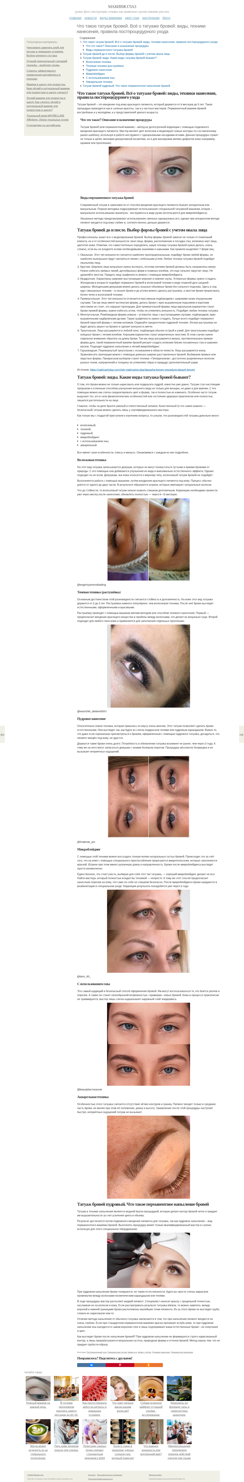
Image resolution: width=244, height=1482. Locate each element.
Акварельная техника (99, 82)
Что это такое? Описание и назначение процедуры (117, 46)
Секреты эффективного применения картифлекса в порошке (44, 74)
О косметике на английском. (44, 125)
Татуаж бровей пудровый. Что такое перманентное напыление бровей (126, 86)
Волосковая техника (98, 62)
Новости (90, 17)
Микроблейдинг (95, 74)
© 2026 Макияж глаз (35, 1475)
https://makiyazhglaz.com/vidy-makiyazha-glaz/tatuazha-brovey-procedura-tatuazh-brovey (142, 369)
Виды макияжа (111, 17)
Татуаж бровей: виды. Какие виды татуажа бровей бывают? (120, 58)
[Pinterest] (120, 1365)
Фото (166, 17)
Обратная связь (155, 1475)
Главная (75, 17)
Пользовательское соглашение (109, 1475)
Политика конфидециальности (100, 1479)
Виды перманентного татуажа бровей (109, 50)
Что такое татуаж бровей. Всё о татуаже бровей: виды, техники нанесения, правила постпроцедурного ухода (150, 42)
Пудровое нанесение (99, 70)
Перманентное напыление (182, 1352)
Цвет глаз (132, 17)
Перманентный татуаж (117, 1352)
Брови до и (132, 1352)
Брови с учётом (144, 1352)
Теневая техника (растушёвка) (105, 66)
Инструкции (151, 17)
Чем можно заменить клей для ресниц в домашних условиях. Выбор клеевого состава (45, 51)
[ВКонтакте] (91, 1365)
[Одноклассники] (148, 1365)
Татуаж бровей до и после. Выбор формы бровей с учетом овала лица (126, 54)
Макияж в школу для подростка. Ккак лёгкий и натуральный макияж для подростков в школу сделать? (48, 88)
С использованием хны (100, 78)
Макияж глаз (122, 6)
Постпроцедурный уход (97, 1352)
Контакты (92, 1475)
